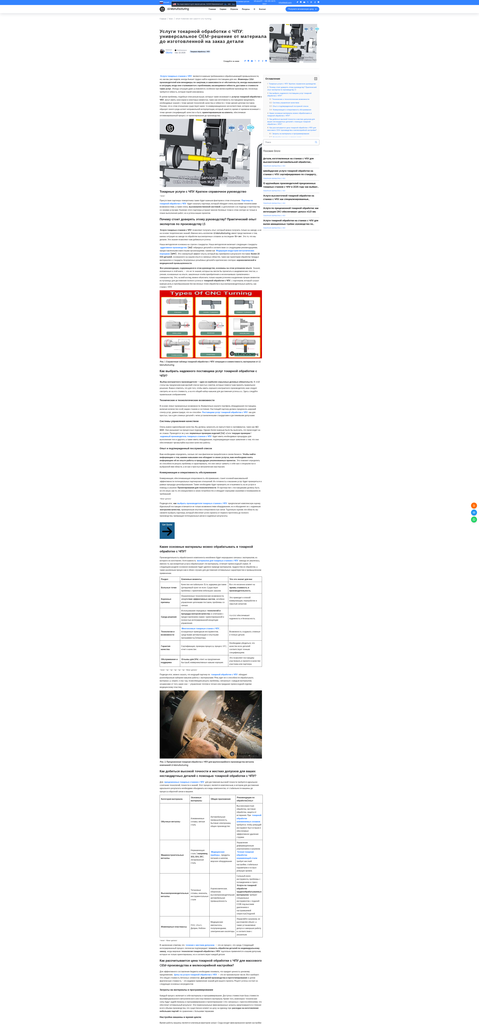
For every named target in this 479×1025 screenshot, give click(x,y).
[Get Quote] (474, 506)
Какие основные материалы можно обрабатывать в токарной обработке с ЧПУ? (289, 114)
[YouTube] (304, 2)
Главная (212, 9)
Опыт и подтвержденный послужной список (290, 106)
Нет (233, 4)
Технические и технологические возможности (290, 99)
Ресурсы (246, 9)
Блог (171, 18)
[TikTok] (297, 2)
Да (225, 4)
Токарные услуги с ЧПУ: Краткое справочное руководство (292, 83)
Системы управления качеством (286, 102)
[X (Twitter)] (308, 2)
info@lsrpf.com (285, 2)
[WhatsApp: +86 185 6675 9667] (474, 520)
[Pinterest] (311, 2)
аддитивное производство (173, 247)
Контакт (262, 9)
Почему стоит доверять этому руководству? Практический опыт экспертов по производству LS (292, 88)
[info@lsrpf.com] (474, 513)
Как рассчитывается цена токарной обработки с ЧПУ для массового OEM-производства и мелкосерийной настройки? (292, 128)
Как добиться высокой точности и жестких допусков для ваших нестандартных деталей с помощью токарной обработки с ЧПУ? (291, 121)
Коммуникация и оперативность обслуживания (292, 109)
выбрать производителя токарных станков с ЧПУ (202, 503)
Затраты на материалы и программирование (290, 133)
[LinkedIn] (301, 2)
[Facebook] (315, 2)
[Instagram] (318, 2)
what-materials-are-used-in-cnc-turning (193, 18)
